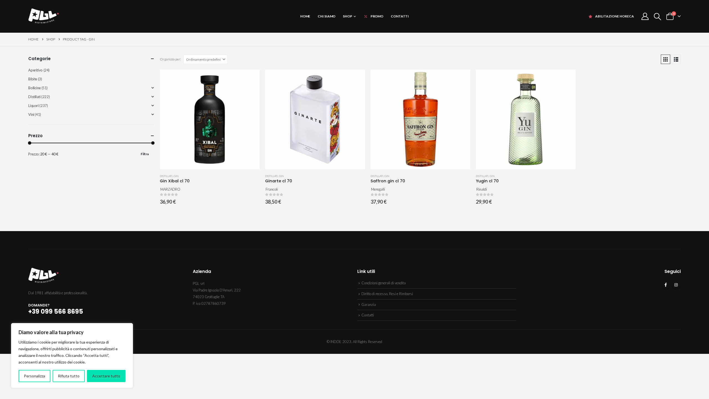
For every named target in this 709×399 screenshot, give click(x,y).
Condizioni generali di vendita (383, 283)
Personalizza (34, 376)
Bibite (32, 79)
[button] (657, 16)
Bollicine (34, 88)
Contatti (400, 16)
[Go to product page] (210, 119)
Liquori (33, 105)
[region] (72, 355)
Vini (31, 114)
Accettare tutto (106, 376)
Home (305, 16)
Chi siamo (326, 16)
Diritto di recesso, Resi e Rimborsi (387, 293)
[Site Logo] (43, 16)
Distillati (166, 176)
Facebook (666, 285)
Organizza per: (170, 59)
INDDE (335, 341)
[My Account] (645, 16)
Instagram (676, 285)
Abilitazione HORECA (614, 16)
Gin (176, 176)
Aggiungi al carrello (250, 79)
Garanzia (368, 304)
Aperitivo (35, 70)
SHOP (347, 16)
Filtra (145, 154)
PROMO (377, 16)
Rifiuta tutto (68, 376)
